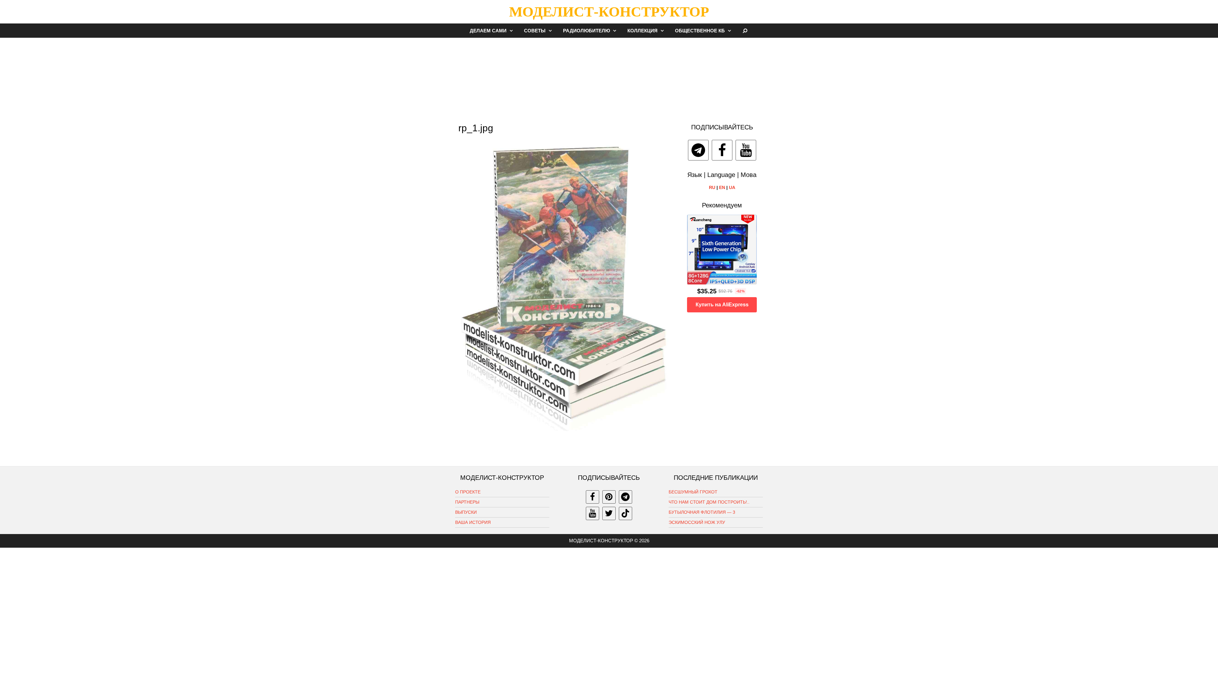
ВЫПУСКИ (466, 512)
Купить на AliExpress (722, 304)
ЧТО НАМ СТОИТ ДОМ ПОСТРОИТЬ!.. (709, 502)
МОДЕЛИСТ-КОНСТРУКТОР (609, 12)
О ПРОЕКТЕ (468, 491)
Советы (535, 30)
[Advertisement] (609, 77)
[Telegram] (698, 150)
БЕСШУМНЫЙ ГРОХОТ (693, 491)
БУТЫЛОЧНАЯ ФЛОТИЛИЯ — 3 (702, 512)
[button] (513, 30)
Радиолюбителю (586, 30)
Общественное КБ (700, 30)
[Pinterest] (609, 497)
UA (732, 187)
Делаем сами (488, 30)
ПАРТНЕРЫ (467, 502)
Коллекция (642, 30)
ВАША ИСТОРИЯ (473, 522)
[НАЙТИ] (745, 30)
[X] (609, 513)
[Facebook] (722, 150)
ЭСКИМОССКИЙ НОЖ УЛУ (697, 522)
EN (722, 187)
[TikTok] (625, 513)
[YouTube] (746, 150)
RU (712, 187)
